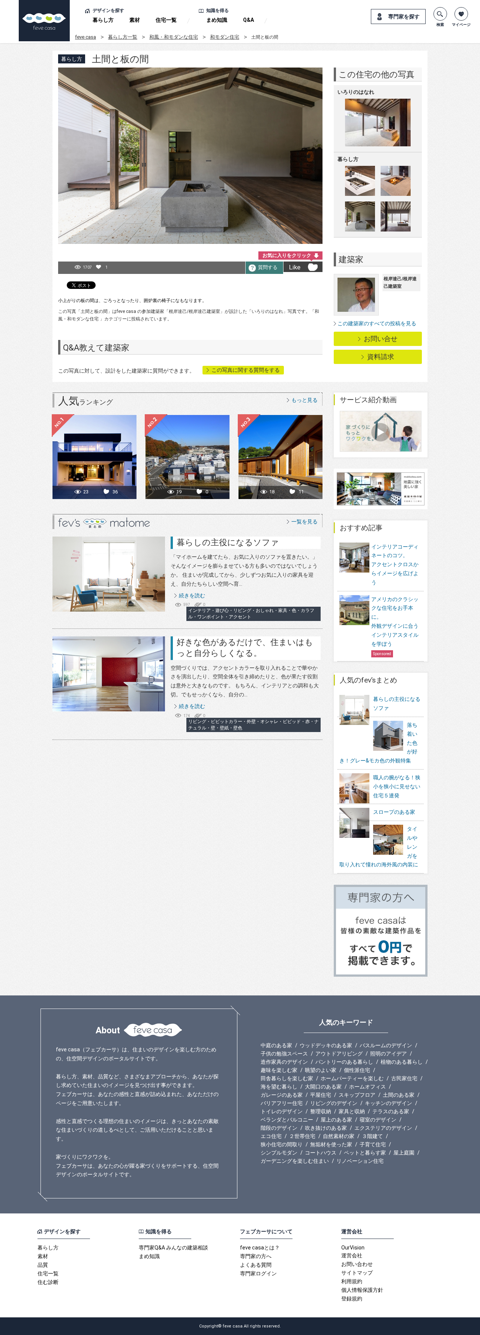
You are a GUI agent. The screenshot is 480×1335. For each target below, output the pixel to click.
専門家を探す (404, 17)
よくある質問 (256, 1265)
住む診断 (48, 1282)
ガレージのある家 (282, 1095)
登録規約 (351, 1299)
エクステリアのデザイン (383, 1128)
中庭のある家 (276, 1045)
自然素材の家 (338, 1136)
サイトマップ (357, 1273)
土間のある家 (398, 1095)
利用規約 (351, 1281)
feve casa (85, 37)
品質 (43, 1265)
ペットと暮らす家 (365, 1153)
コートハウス (320, 1153)
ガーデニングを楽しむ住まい (295, 1161)
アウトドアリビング (339, 1054)
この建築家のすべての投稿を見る (377, 323)
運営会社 (351, 1255)
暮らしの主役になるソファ (228, 542)
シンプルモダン (279, 1153)
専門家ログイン (258, 1273)
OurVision (352, 1248)
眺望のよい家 (320, 1070)
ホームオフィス (367, 1087)
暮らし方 (103, 20)
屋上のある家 (336, 1120)
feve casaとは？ (260, 1248)
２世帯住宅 (302, 1136)
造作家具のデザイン (284, 1062)
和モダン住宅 (224, 37)
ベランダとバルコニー (287, 1120)
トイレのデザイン (282, 1111)
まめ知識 (216, 20)
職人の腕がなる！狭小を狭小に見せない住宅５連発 (396, 786)
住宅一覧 (166, 20)
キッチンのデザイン (388, 1103)
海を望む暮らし (279, 1087)
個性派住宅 (357, 1070)
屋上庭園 (403, 1153)
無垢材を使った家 (331, 1144)
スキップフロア (357, 1095)
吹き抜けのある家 (326, 1128)
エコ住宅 (271, 1136)
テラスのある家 (390, 1111)
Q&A (248, 20)
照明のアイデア (388, 1054)
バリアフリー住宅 (282, 1103)
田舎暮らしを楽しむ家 (287, 1078)
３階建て (372, 1136)
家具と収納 (352, 1111)
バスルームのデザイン (386, 1045)
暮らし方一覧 (122, 37)
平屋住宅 (320, 1095)
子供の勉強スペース (284, 1054)
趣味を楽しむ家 (279, 1070)
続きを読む (192, 595)
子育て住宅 (373, 1144)
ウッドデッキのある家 (326, 1045)
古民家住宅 (404, 1078)
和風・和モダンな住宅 (173, 37)
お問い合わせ (357, 1264)
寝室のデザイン (378, 1120)
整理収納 (320, 1111)
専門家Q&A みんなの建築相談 (173, 1248)
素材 (134, 20)
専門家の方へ (256, 1256)
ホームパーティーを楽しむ (352, 1078)
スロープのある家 (394, 812)
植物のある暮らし (402, 1062)
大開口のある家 (323, 1087)
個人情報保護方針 (362, 1290)
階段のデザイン (279, 1128)
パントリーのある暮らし (344, 1062)
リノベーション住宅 (360, 1161)
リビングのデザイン (333, 1103)
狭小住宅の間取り (282, 1144)
